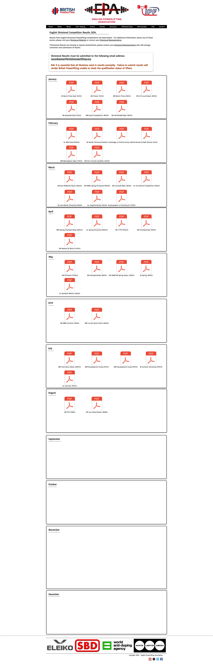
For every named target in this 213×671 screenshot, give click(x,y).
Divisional (104, 40)
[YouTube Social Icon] (150, 659)
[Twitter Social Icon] (157, 659)
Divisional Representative (125, 45)
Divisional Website (78, 40)
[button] (68, 26)
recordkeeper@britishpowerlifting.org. (71, 58)
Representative (114, 40)
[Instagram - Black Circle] (154, 659)
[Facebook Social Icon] (161, 659)
